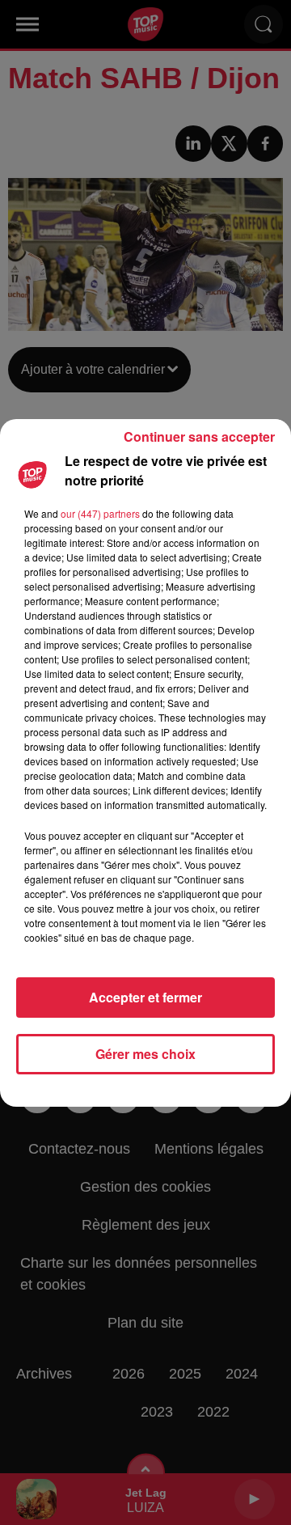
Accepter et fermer (145, 997)
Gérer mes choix (145, 1053)
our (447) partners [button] (100, 513)
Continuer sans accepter (199, 436)
